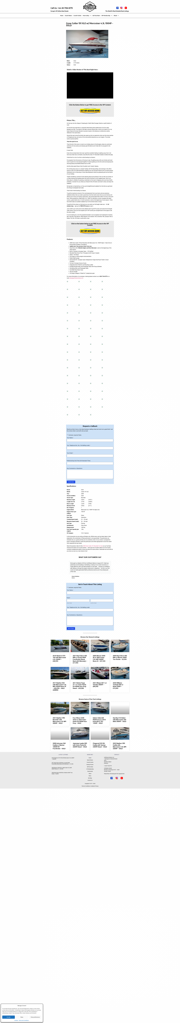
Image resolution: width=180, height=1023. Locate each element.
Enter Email (69, 603)
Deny (22, 1017)
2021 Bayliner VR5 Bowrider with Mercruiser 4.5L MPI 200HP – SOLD (59, 720)
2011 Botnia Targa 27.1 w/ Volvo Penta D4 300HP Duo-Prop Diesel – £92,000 (79, 685)
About (115, 15)
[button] (67, 569)
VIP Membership (105, 15)
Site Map (90, 778)
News (90, 775)
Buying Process (90, 764)
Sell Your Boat (96, 15)
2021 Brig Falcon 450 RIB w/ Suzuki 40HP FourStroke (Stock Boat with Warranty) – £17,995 (80, 659)
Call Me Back (71, 481)
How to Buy (86, 15)
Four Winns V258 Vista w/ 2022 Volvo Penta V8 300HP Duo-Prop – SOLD (80, 720)
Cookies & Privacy (94, 786)
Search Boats (68, 15)
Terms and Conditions (24, 1020)
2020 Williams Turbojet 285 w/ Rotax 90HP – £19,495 (118, 685)
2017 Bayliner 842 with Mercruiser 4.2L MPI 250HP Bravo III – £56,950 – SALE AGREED (59, 686)
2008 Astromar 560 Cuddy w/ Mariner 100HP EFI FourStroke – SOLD (59, 746)
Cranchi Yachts (77, 15)
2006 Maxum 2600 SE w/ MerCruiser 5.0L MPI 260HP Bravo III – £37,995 (99, 658)
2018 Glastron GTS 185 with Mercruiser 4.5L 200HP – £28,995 (59, 658)
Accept (8, 1017)
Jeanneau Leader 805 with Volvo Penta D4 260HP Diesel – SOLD (80, 745)
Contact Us (90, 780)
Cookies (16, 1020)
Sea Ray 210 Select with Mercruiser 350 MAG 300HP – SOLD (119, 719)
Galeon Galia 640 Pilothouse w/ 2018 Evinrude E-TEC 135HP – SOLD (99, 720)
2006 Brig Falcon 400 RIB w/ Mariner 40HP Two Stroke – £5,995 (120, 657)
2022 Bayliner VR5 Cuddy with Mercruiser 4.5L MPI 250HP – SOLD (119, 746)
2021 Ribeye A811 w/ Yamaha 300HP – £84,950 (100, 684)
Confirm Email (93, 603)
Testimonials (90, 771)
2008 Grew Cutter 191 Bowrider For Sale (93, 546)
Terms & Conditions (86, 786)
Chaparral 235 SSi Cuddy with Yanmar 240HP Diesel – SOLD (100, 745)
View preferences (35, 1017)
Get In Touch (71, 628)
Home (61, 15)
